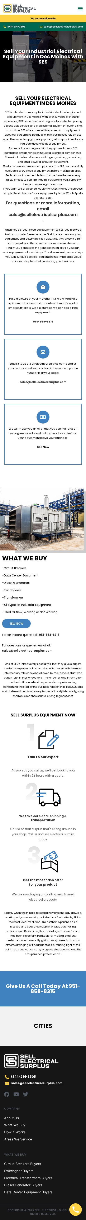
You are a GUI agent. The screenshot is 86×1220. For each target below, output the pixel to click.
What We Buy (14, 1125)
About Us (11, 1118)
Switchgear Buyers (18, 1171)
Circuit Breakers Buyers (22, 1164)
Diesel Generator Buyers (23, 1185)
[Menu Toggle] (80, 8)
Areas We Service (18, 1139)
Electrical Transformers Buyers (28, 1178)
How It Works (14, 1132)
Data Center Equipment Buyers (28, 1192)
